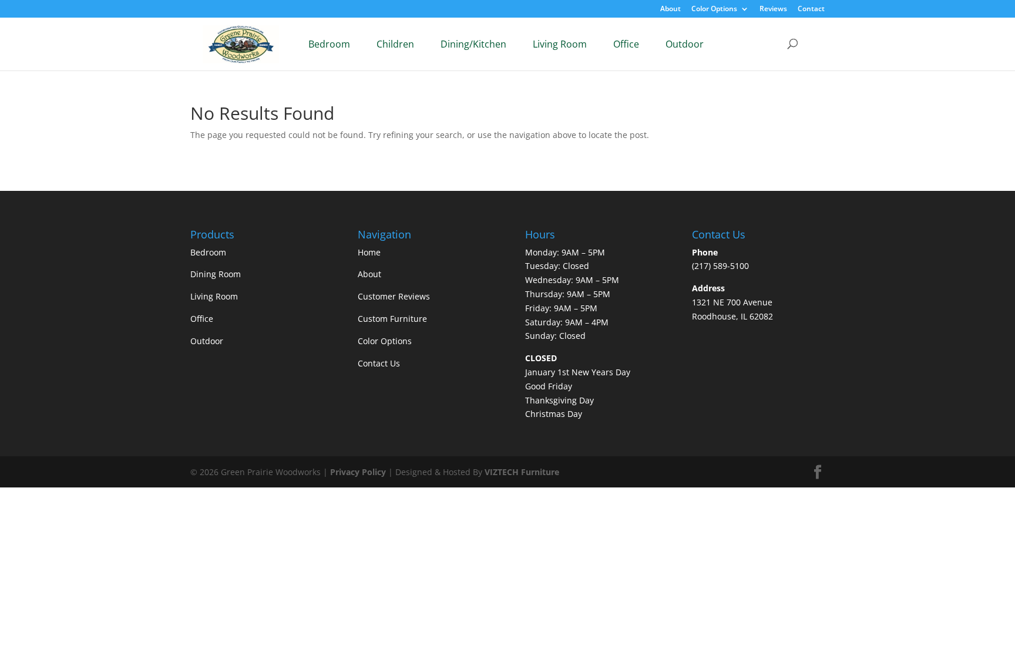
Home (369, 252)
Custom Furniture (392, 318)
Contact (811, 9)
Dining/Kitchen (473, 44)
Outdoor (685, 44)
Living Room (560, 44)
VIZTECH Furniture (522, 471)
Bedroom (329, 44)
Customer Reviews (394, 296)
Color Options (714, 9)
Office (626, 44)
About (670, 9)
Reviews (773, 9)
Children (395, 44)
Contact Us (379, 363)
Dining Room (215, 274)
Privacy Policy (358, 471)
